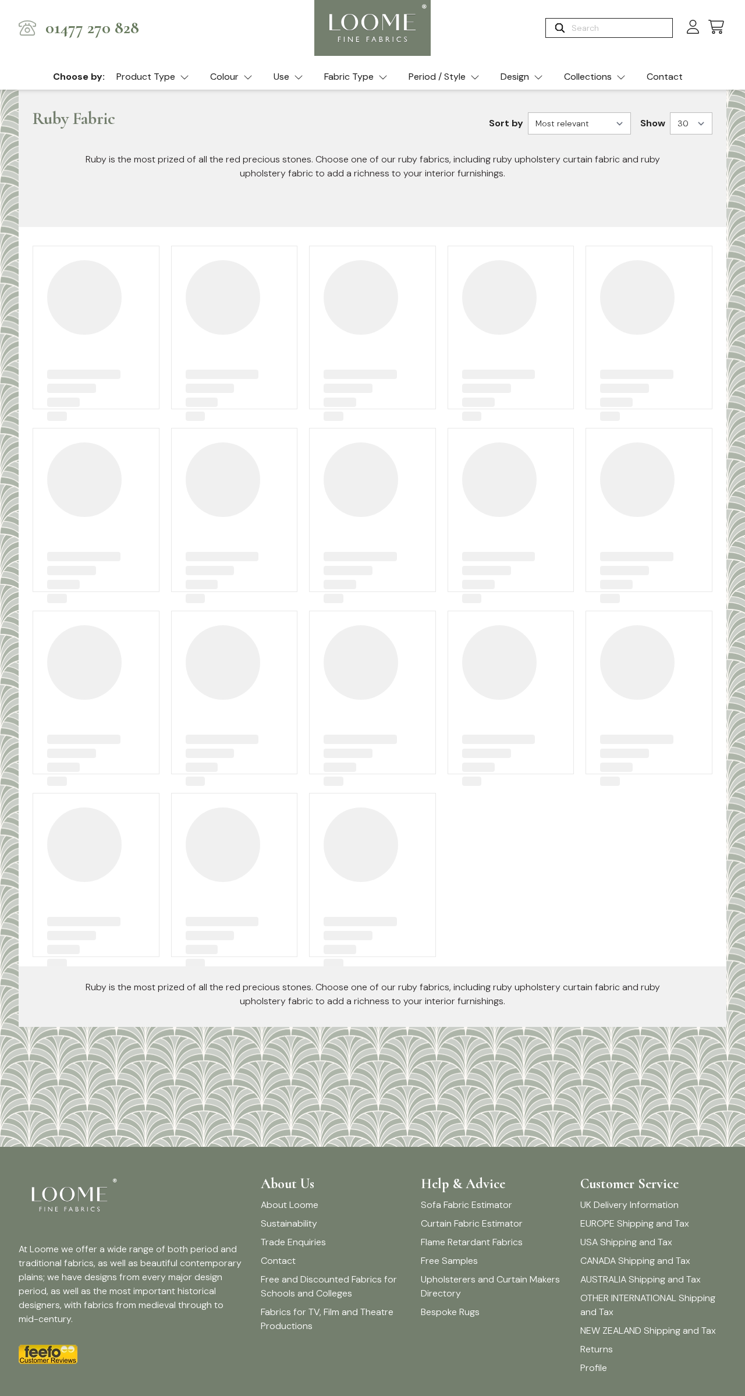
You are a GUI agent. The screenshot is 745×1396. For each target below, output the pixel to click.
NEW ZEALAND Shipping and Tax (648, 1330)
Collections (588, 76)
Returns (596, 1349)
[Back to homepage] (372, 28)
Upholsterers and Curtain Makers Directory (490, 1286)
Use (281, 76)
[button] (716, 27)
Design (515, 76)
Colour (224, 76)
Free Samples (449, 1261)
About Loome (289, 1205)
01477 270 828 (92, 28)
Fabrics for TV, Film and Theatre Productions (327, 1319)
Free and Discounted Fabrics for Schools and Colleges (329, 1286)
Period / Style (437, 76)
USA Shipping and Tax (626, 1242)
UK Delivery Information (629, 1205)
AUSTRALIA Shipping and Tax (640, 1279)
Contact (665, 76)
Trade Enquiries (293, 1242)
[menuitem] (152, 77)
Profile (593, 1368)
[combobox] (621, 28)
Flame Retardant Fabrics (472, 1242)
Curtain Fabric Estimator (472, 1223)
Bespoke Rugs (450, 1312)
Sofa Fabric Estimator (466, 1205)
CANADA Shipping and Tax (635, 1261)
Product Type (145, 76)
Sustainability (289, 1223)
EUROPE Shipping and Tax (634, 1223)
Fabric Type (349, 76)
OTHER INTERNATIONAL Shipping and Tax (647, 1305)
